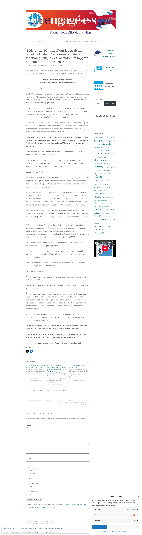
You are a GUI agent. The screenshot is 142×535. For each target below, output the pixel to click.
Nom (29, 453)
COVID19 (97, 170)
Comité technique (104, 153)
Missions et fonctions (104, 209)
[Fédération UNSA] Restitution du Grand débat (38, 399)
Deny (115, 527)
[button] (138, 496)
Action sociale (99, 138)
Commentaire (30, 426)
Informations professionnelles (100, 200)
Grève (96, 197)
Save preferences (132, 527)
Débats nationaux (60, 390)
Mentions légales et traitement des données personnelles (120, 531)
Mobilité (97, 213)
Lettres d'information (106, 206)
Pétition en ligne (37, 88)
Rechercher (98, 99)
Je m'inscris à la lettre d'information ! (109, 53)
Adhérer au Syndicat (44, 41)
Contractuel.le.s (110, 167)
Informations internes (105, 197)
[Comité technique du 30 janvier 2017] (79, 373)
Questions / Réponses (63, 41)
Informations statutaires (103, 203)
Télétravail (99, 232)
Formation (108, 194)
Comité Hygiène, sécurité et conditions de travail (102, 147)
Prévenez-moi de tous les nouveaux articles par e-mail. (33, 489)
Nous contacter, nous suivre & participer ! (89, 41)
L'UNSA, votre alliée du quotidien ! (71, 32)
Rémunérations (103, 226)
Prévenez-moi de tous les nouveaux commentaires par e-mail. (33, 473)
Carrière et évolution (43, 390)
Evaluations (99, 194)
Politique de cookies (101, 531)
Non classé (105, 213)
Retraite (104, 219)
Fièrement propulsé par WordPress (39, 521)
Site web (30, 464)
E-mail (30, 458)
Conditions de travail (104, 165)
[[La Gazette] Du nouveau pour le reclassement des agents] (36, 373)
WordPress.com (50, 523)
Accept (100, 527)
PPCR (112, 213)
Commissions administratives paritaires (101, 160)
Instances (97, 206)
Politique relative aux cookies (51, 532)
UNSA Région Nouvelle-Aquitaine (49, 65)
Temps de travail (103, 229)
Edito (108, 181)
